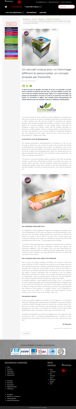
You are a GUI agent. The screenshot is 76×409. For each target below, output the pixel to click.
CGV (51, 384)
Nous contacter (66, 2)
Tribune (9, 28)
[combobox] (66, 7)
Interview (9, 30)
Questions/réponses (13, 400)
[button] (23, 86)
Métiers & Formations (13, 396)
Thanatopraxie (11, 49)
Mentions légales (54, 2)
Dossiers (9, 35)
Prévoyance (10, 47)
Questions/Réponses (13, 54)
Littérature (10, 58)
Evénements (10, 56)
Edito (8, 367)
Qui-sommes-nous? (52, 376)
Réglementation (11, 51)
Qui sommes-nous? (41, 2)
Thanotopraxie (11, 398)
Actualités (10, 32)
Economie (10, 37)
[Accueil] (6, 7)
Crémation (10, 44)
